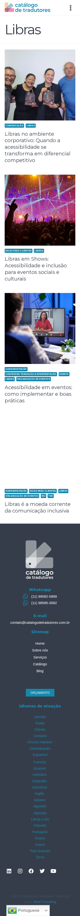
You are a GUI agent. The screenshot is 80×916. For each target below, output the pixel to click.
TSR (50, 496)
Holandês (39, 781)
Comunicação (14, 125)
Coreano (40, 736)
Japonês (39, 806)
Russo (40, 838)
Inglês (39, 794)
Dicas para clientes (18, 251)
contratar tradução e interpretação (30, 374)
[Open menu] (70, 8)
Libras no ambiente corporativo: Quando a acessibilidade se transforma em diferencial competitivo (37, 147)
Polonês (40, 825)
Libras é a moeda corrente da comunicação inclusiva (37, 507)
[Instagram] (20, 871)
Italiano (39, 800)
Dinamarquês (40, 749)
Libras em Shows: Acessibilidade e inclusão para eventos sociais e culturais (36, 269)
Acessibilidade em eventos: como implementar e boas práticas (38, 394)
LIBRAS (30, 125)
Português (40, 832)
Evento (64, 374)
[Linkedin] (9, 871)
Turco (40, 857)
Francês (39, 762)
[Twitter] (42, 871)
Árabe (40, 723)
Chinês (40, 730)
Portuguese (28, 910)
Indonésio (39, 787)
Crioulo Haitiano (40, 742)
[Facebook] (31, 871)
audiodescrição (16, 369)
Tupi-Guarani (40, 851)
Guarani (39, 768)
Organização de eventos (33, 379)
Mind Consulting (45, 902)
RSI (43, 496)
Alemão (40, 717)
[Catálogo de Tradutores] (27, 7)
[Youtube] (53, 871)
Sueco (40, 845)
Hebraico (40, 775)
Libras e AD (40, 819)
